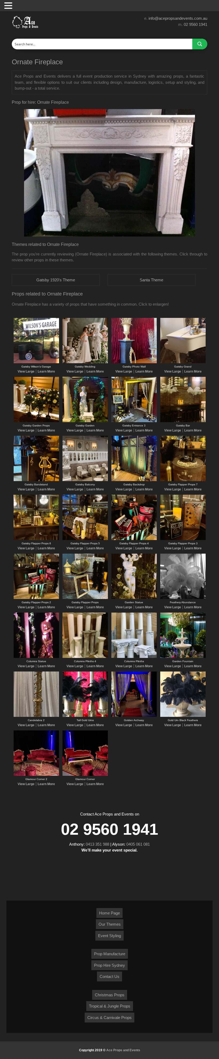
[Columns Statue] (36, 657)
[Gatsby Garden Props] (36, 421)
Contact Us (109, 976)
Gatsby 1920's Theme (55, 280)
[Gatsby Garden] (85, 421)
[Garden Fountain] (183, 657)
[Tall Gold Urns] (85, 716)
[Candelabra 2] (36, 716)
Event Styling (109, 935)
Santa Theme (151, 280)
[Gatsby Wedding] (85, 362)
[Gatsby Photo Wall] (134, 362)
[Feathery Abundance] (183, 598)
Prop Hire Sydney (109, 965)
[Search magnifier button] (199, 44)
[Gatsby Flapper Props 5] (85, 539)
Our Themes (110, 924)
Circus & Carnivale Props (109, 1017)
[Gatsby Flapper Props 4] (134, 539)
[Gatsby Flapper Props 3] (183, 539)
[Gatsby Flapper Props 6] (36, 539)
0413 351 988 (97, 844)
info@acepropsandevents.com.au (177, 18)
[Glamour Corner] (85, 775)
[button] (9, 6)
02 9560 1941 (195, 24)
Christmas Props (109, 995)
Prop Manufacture (109, 954)
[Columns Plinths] (134, 657)
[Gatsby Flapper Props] (85, 598)
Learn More (46, 371)
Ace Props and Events (123, 1050)
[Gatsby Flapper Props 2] (36, 598)
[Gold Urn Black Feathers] (183, 716)
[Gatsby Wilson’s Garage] (36, 362)
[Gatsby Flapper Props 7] (183, 480)
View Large (26, 371)
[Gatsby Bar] (183, 421)
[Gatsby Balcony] (85, 480)
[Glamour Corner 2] (36, 775)
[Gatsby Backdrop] (134, 480)
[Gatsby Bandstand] (36, 480)
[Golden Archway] (134, 716)
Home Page (109, 913)
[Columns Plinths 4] (85, 657)
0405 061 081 (138, 844)
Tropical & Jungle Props (109, 1006)
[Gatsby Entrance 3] (134, 421)
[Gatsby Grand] (183, 362)
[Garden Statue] (134, 598)
